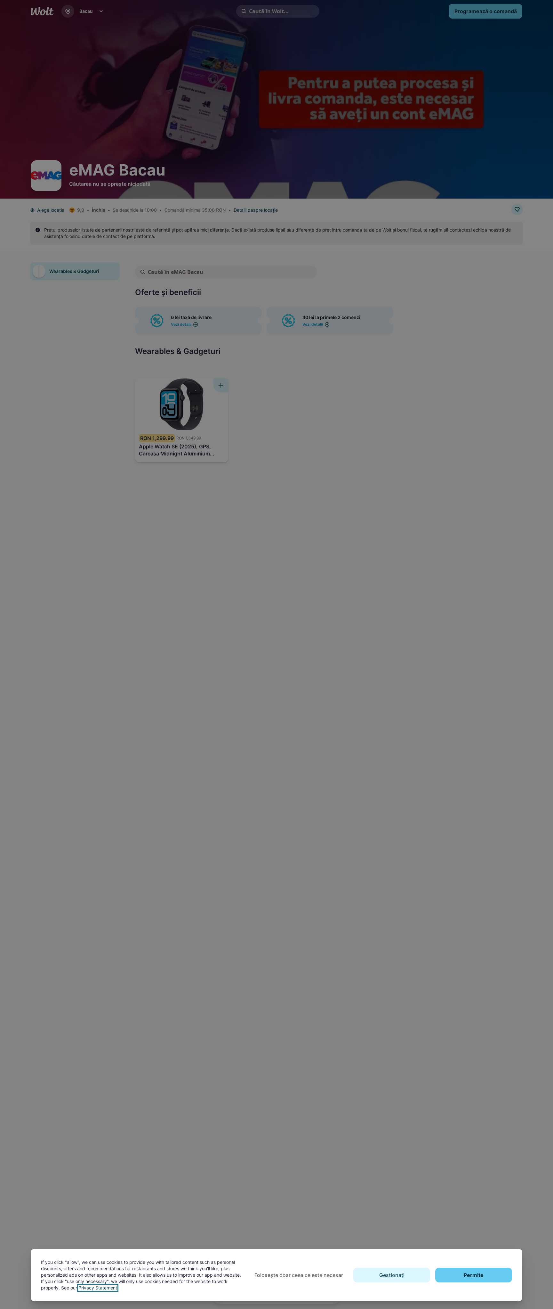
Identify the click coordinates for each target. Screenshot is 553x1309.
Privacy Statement (97, 1287)
